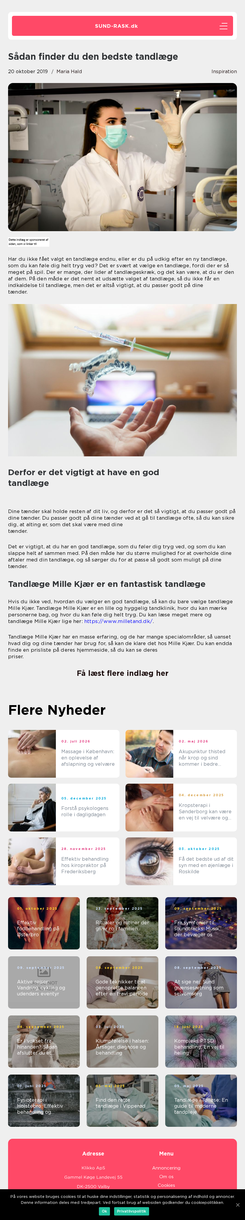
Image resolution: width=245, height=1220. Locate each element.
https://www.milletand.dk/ (118, 621)
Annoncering (166, 1168)
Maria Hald (69, 71)
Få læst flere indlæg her (123, 673)
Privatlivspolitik (131, 1211)
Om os (166, 1176)
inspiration (224, 71)
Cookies (166, 1185)
